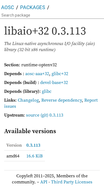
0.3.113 (33, 145)
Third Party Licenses (71, 182)
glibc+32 (60, 73)
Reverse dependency (61, 100)
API (43, 182)
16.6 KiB (34, 156)
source (32, 115)
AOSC (7, 7)
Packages (32, 7)
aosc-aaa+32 (37, 73)
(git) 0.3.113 (51, 115)
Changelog (28, 100)
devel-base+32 (54, 82)
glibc (47, 91)
